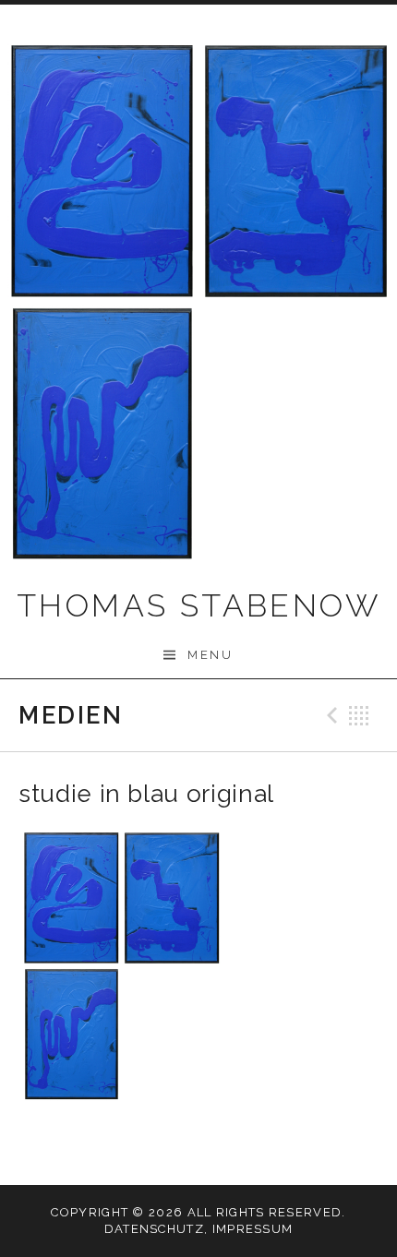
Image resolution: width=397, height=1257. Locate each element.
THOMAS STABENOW (198, 605)
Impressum (253, 1229)
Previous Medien (329, 715)
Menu (210, 655)
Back (359, 715)
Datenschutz (154, 1229)
